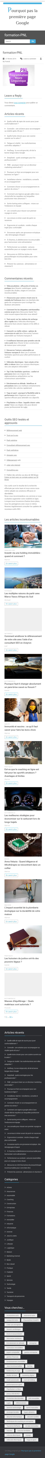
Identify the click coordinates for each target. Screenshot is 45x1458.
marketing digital (28, 1375)
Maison (7, 905)
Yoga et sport (31, 1440)
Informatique (11, 1228)
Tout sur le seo (12, 435)
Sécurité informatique (14, 1417)
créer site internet (13, 465)
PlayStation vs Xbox (14, 1389)
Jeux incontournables (14, 1366)
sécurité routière (33, 1417)
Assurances (11, 1191)
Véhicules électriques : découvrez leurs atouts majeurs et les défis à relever (21, 324)
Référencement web (14, 430)
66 (10, 1017)
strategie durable (13, 1412)
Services (10, 1280)
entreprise (32, 1343)
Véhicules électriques (14, 1440)
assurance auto (29, 1315)
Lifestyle (10, 1244)
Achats (9, 1187)
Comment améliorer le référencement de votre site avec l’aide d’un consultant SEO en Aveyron (23, 639)
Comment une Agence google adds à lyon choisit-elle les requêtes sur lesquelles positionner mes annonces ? (21, 196)
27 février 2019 (10, 59)
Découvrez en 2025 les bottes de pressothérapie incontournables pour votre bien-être (20, 256)
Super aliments (29, 1412)
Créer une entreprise (14, 1325)
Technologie (11, 1284)
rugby (9, 1403)
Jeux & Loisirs (12, 1236)
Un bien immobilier (31, 1426)
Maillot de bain (12, 1375)
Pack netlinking (12, 450)
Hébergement (12, 460)
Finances (10, 1212)
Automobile (9, 681)
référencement (21, 1403)
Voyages (8, 591)
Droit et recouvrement (14, 1334)
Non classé (11, 1264)
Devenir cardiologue (14, 1329)
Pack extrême (12, 440)
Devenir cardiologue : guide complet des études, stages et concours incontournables (20, 290)
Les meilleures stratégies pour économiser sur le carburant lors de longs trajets (22, 818)
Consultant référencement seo (18, 445)
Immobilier (9, 550)
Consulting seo (12, 470)
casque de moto (12, 1320)
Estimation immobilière (15, 1348)
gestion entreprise (30, 1352)
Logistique (10, 1248)
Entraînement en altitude (15, 1343)
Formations (11, 1216)
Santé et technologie (14, 1407)
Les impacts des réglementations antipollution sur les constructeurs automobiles (18, 376)
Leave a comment (29, 59)
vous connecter (20, 103)
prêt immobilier (34, 1398)
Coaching (10, 1199)
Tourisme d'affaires (13, 1426)
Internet (8, 633)
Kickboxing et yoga (13, 1371)
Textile (9, 1288)
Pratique (8, 767)
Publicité (10, 1272)
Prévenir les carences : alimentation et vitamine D (24, 1172)
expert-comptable (13, 1352)
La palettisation (30, 1371)
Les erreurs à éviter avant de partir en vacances (24, 1133)
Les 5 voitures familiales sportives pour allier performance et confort (22, 354)
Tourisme (10, 1292)
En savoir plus (11, 563)
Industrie (10, 1224)
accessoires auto (13, 1315)
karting (29, 1366)
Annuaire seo (12, 455)
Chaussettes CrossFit (31, 1320)
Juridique (10, 1240)
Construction (11, 1203)
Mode (6, 859)
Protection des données (15, 1398)
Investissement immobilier (16, 1361)
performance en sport (14, 1384)
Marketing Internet (13, 1256)
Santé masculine (32, 1407)
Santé (7, 724)
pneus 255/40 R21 (13, 1394)
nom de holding (29, 1380)
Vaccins (9, 1431)
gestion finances (12, 1357)
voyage (28, 1435)
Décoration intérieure (14, 1338)
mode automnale (13, 1380)
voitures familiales (23, 1431)
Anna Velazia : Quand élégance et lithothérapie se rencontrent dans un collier (22, 865)
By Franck (6, 61)
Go (33, 41)
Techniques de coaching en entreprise (20, 1421)
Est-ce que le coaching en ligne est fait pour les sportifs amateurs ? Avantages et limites (21, 772)
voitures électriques (13, 1435)
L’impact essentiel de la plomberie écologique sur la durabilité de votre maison (22, 911)
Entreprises (11, 1208)
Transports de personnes (15, 1296)
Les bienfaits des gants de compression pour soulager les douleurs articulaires (21, 302)
